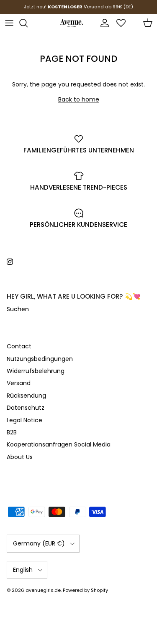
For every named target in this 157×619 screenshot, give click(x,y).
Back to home (78, 99)
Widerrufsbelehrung (35, 371)
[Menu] (9, 23)
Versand (19, 383)
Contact (19, 346)
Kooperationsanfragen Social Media (59, 444)
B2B (12, 432)
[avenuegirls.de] (71, 23)
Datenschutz (25, 407)
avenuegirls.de (43, 590)
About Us (20, 457)
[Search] (27, 23)
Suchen (18, 309)
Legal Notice (24, 420)
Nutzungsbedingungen (40, 359)
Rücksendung (26, 395)
